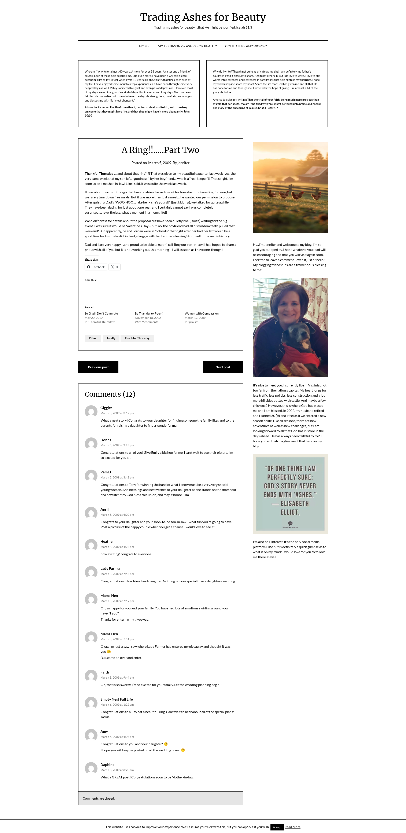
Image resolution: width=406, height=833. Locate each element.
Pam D (105, 472)
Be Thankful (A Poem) (149, 313)
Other (93, 338)
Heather (107, 541)
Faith (104, 672)
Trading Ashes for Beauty (203, 17)
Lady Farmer (110, 568)
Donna (105, 440)
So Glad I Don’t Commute (101, 313)
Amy (104, 731)
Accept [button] (277, 827)
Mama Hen (109, 595)
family (111, 338)
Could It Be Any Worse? (246, 46)
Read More (292, 827)
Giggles (106, 408)
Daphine (107, 764)
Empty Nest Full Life (116, 699)
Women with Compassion (202, 313)
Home (144, 46)
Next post (222, 367)
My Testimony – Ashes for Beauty (187, 46)
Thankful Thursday (137, 338)
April (104, 509)
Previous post (98, 367)
